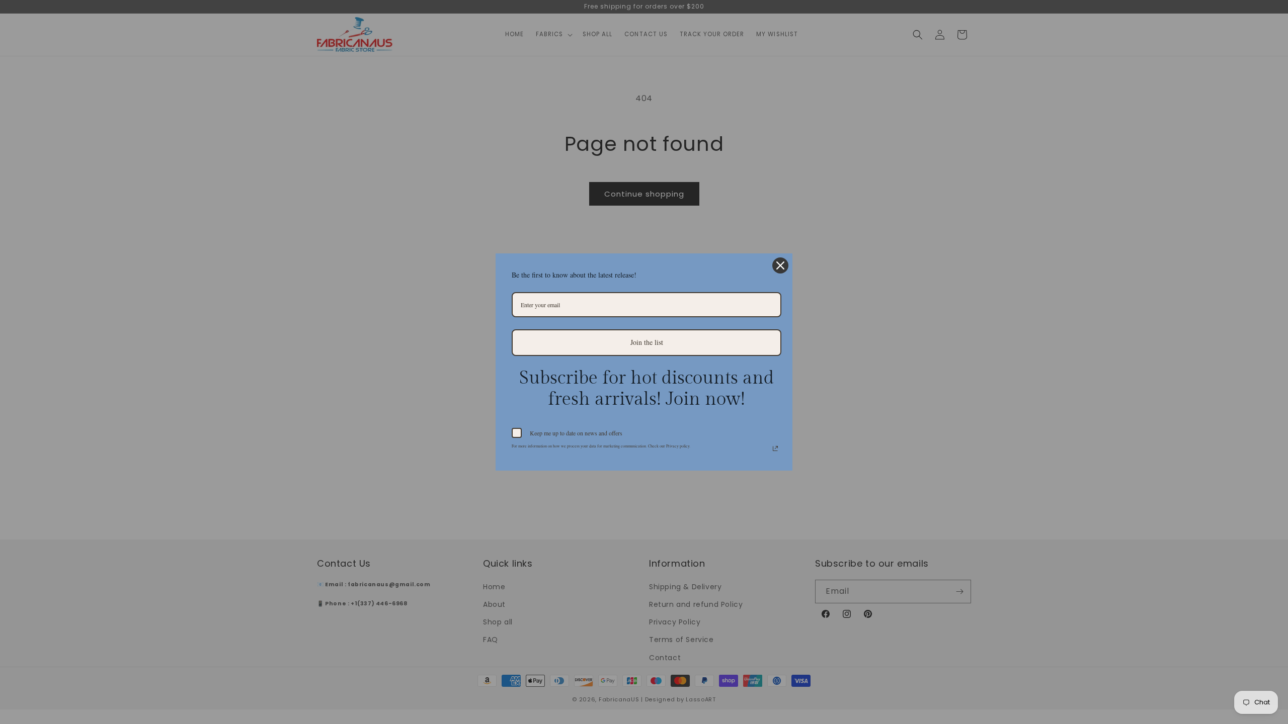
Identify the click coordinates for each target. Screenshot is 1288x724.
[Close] (780, 265)
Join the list (646, 342)
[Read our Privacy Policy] (775, 448)
